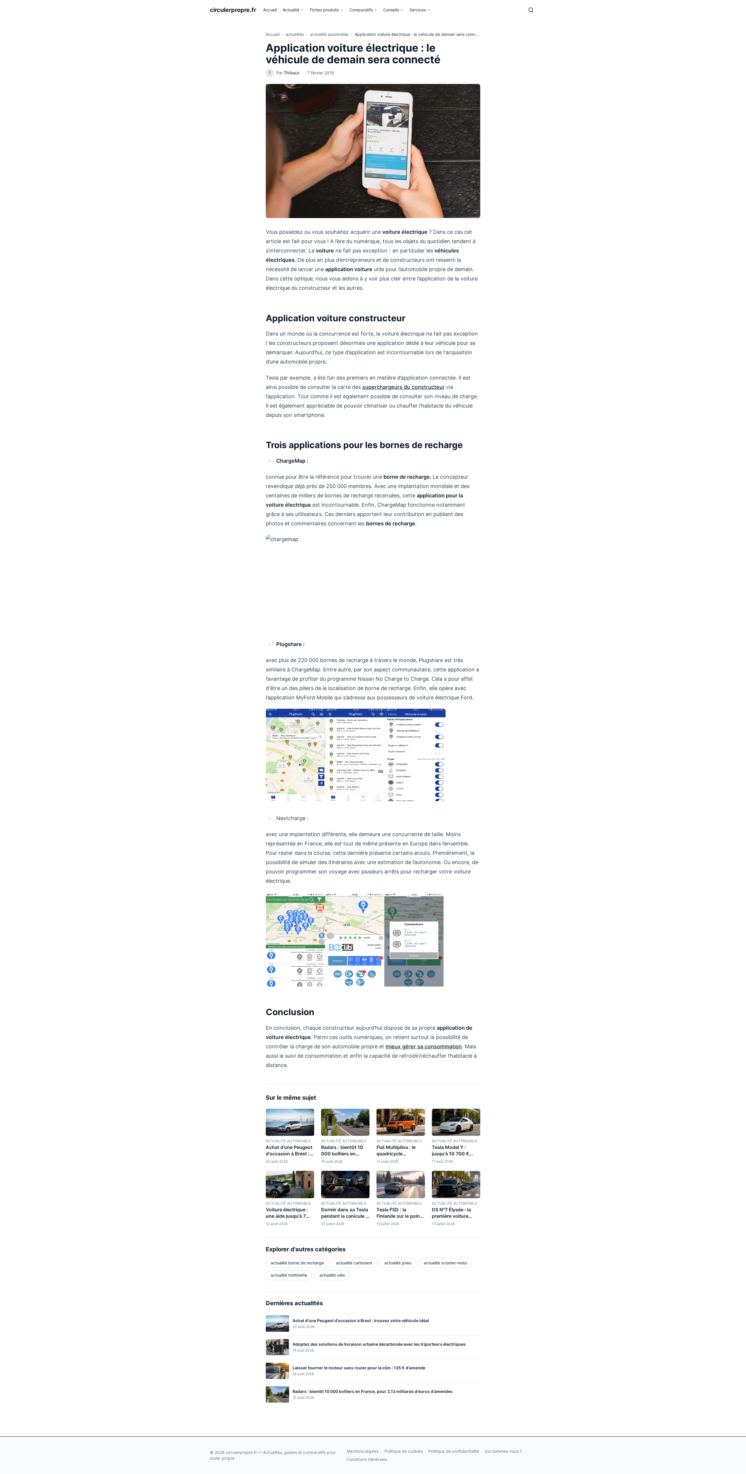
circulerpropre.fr (233, 9)
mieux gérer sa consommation (424, 1046)
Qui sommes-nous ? (503, 1451)
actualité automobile (329, 34)
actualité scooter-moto (445, 1262)
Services (417, 9)
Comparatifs (361, 9)
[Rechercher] (531, 10)
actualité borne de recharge (297, 1262)
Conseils (391, 9)
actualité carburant (354, 1262)
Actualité (291, 9)
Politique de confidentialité (453, 1451)
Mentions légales (363, 1451)
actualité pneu (397, 1262)
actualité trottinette (289, 1275)
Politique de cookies (403, 1451)
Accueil (270, 9)
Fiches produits (324, 9)
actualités (295, 34)
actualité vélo (332, 1275)
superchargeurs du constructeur (403, 387)
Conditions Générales (367, 1459)
